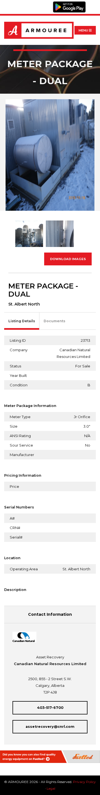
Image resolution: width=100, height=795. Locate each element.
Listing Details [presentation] (21, 321)
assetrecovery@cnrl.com (50, 726)
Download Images (68, 259)
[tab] (21, 321)
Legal (51, 788)
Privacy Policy (84, 782)
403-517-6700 (50, 708)
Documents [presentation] (54, 321)
